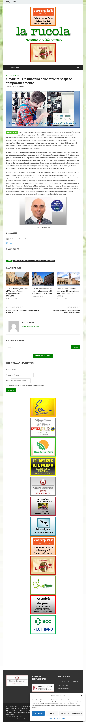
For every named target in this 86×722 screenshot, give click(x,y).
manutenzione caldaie (29, 260)
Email (8, 381)
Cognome (9, 375)
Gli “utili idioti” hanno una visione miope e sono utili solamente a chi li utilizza (42, 291)
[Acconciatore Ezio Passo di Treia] (43, 416)
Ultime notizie (17, 75)
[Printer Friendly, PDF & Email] (12, 132)
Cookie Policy (52, 718)
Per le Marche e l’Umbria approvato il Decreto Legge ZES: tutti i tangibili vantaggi (68, 292)
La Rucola (16, 260)
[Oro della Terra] (43, 456)
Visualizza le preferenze (71, 713)
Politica (9, 75)
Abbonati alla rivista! (43, 355)
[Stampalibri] (43, 25)
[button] (82, 696)
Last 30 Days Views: (65, 682)
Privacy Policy (61, 718)
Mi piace (9, 243)
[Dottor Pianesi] (43, 594)
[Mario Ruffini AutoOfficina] (43, 515)
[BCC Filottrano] (43, 633)
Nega (52, 713)
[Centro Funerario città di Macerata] (43, 495)
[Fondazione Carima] (43, 691)
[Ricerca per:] (43, 347)
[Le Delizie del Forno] (43, 475)
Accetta (38, 713)
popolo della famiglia (46, 260)
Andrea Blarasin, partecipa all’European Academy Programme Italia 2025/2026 (17, 292)
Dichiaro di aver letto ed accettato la (26, 385)
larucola (21, 86)
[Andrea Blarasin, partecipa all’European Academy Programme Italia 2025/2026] (17, 286)
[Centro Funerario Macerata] (17, 686)
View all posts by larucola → (31, 326)
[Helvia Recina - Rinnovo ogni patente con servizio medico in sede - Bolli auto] (43, 535)
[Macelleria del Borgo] (43, 436)
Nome (8, 369)
